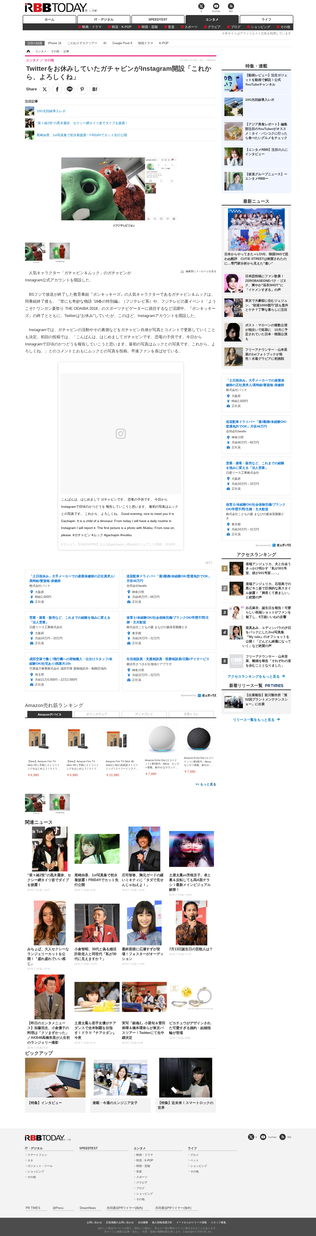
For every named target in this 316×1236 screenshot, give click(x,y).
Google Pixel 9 (122, 43)
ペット (194, 1160)
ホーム (49, 19)
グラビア (214, 27)
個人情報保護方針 (162, 1222)
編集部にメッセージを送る (201, 271)
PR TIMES (33, 1208)
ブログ (236, 27)
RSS (289, 1137)
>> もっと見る (205, 784)
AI (104, 43)
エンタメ (212, 19)
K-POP (164, 43)
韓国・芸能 (150, 27)
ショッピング (260, 27)
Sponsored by (188, 695)
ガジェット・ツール (40, 1166)
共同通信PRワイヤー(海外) (173, 1208)
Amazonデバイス (50, 714)
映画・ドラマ (92, 27)
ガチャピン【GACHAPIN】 (79, 544)
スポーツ (191, 27)
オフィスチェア (96, 714)
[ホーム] (28, 51)
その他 (285, 27)
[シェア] (57, 89)
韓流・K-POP (121, 27)
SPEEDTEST (158, 19)
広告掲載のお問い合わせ (120, 1222)
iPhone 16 (54, 43)
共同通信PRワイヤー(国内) (125, 1208)
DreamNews (88, 1208)
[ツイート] (45, 89)
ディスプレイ (144, 714)
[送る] (70, 89)
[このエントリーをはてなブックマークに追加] (95, 89)
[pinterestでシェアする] (82, 89)
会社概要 (143, 1222)
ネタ (30, 1160)
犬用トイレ (191, 714)
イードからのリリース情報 (191, 1222)
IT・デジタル (104, 19)
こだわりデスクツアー (82, 43)
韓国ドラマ (145, 43)
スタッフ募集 (218, 1222)
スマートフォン (37, 1154)
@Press (58, 1208)
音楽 (171, 27)
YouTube (272, 1137)
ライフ (266, 19)
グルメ (194, 1154)
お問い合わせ (94, 1222)
